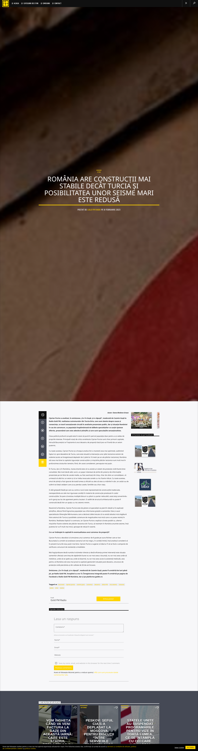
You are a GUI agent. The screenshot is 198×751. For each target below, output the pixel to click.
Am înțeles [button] (190, 747)
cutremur (90, 622)
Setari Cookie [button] (179, 747)
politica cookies (30, 748)
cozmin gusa (81, 622)
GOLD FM (105, 622)
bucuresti (61, 622)
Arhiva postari (108, 636)
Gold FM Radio (94, 227)
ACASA (16, 3)
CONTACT (57, 3)
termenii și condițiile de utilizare (118, 746)
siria (56, 625)
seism (51, 625)
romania (121, 622)
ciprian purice (70, 622)
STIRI (99, 189)
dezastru (97, 622)
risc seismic (113, 622)
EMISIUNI (46, 3)
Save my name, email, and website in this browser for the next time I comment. (89, 700)
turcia (62, 625)
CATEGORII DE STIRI (31, 3)
